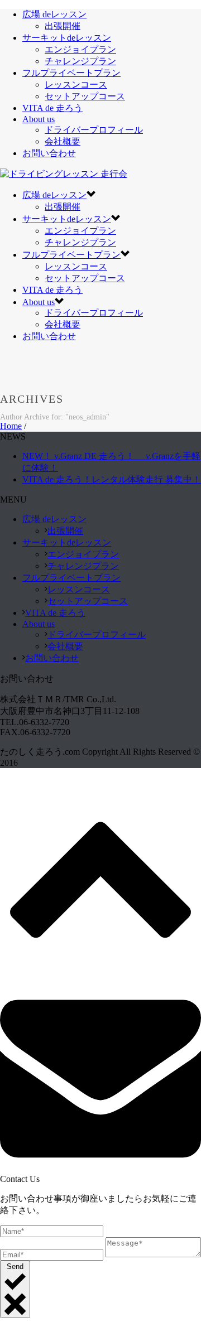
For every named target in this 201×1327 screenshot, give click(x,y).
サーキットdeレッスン (66, 37)
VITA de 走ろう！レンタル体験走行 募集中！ (111, 479)
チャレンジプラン (80, 61)
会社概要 (62, 141)
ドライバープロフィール (94, 129)
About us (38, 119)
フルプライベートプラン (71, 73)
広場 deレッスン (54, 14)
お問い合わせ (49, 153)
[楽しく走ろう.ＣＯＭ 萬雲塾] (63, 173)
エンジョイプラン (80, 49)
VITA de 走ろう (52, 108)
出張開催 (62, 26)
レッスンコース (76, 84)
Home (11, 426)
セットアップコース (85, 96)
